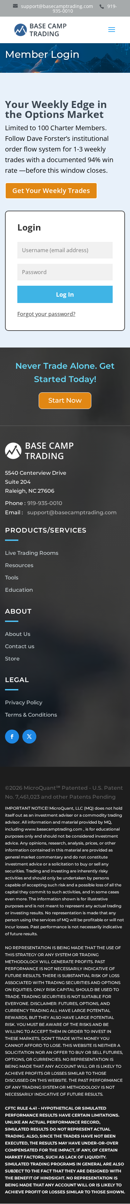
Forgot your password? (46, 314)
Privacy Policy (23, 702)
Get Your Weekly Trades (51, 190)
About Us (17, 634)
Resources (19, 565)
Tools (11, 577)
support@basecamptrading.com (72, 512)
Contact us (19, 646)
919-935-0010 (44, 503)
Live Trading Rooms (31, 553)
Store (12, 658)
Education (19, 590)
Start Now (65, 400)
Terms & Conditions (31, 715)
